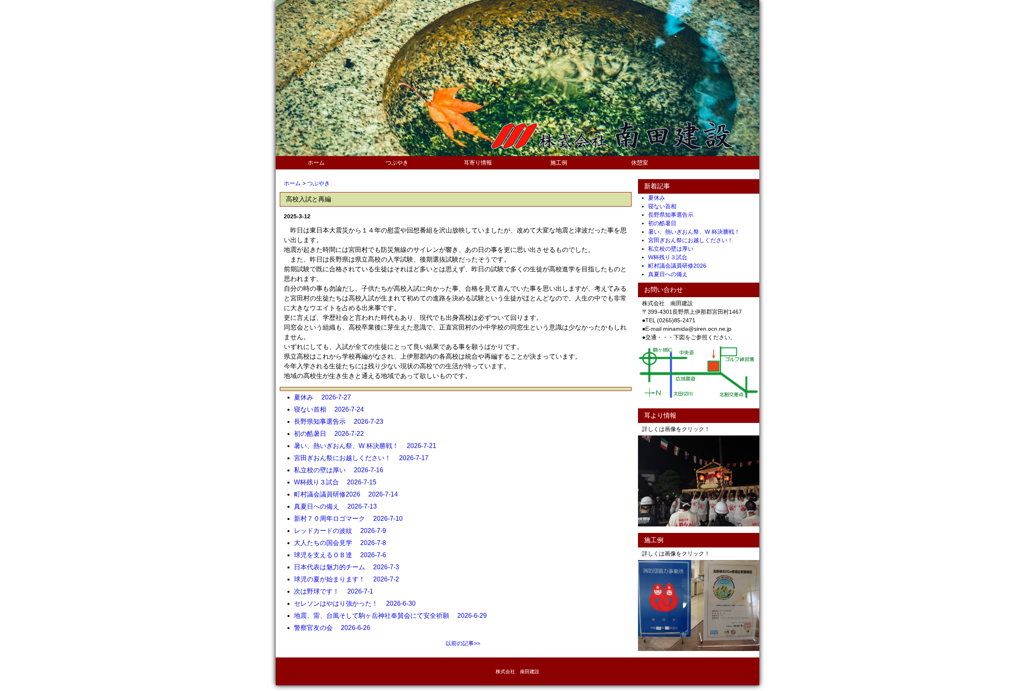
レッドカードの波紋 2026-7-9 (343, 530)
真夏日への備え (670, 274)
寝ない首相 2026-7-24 (332, 409)
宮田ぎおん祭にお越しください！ (693, 240)
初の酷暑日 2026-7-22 (332, 433)
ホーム (316, 162)
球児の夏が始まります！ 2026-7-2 (350, 579)
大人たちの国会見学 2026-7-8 (343, 542)
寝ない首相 (665, 206)
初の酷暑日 (665, 223)
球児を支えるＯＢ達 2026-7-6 (343, 555)
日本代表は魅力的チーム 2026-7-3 (350, 567)
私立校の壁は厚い (673, 248)
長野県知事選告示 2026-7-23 (342, 421)
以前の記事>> (463, 643)
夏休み (659, 197)
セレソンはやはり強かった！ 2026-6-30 (358, 603)
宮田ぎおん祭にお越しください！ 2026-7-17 (364, 457)
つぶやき (397, 162)
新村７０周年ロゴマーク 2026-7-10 (351, 518)
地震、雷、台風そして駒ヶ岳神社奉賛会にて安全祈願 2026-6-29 (393, 615)
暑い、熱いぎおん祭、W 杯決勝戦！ (697, 231)
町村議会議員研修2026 (680, 265)
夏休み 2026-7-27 (325, 397)
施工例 (558, 162)
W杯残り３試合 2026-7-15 (338, 482)
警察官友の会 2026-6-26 (335, 627)
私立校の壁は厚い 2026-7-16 (342, 470)
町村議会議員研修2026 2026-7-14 (349, 494)
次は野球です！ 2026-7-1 (337, 591)
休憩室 (639, 162)
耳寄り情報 (478, 162)
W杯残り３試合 (670, 257)
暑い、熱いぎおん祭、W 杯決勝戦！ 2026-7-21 (368, 445)
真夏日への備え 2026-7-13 (338, 506)
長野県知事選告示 (673, 214)
